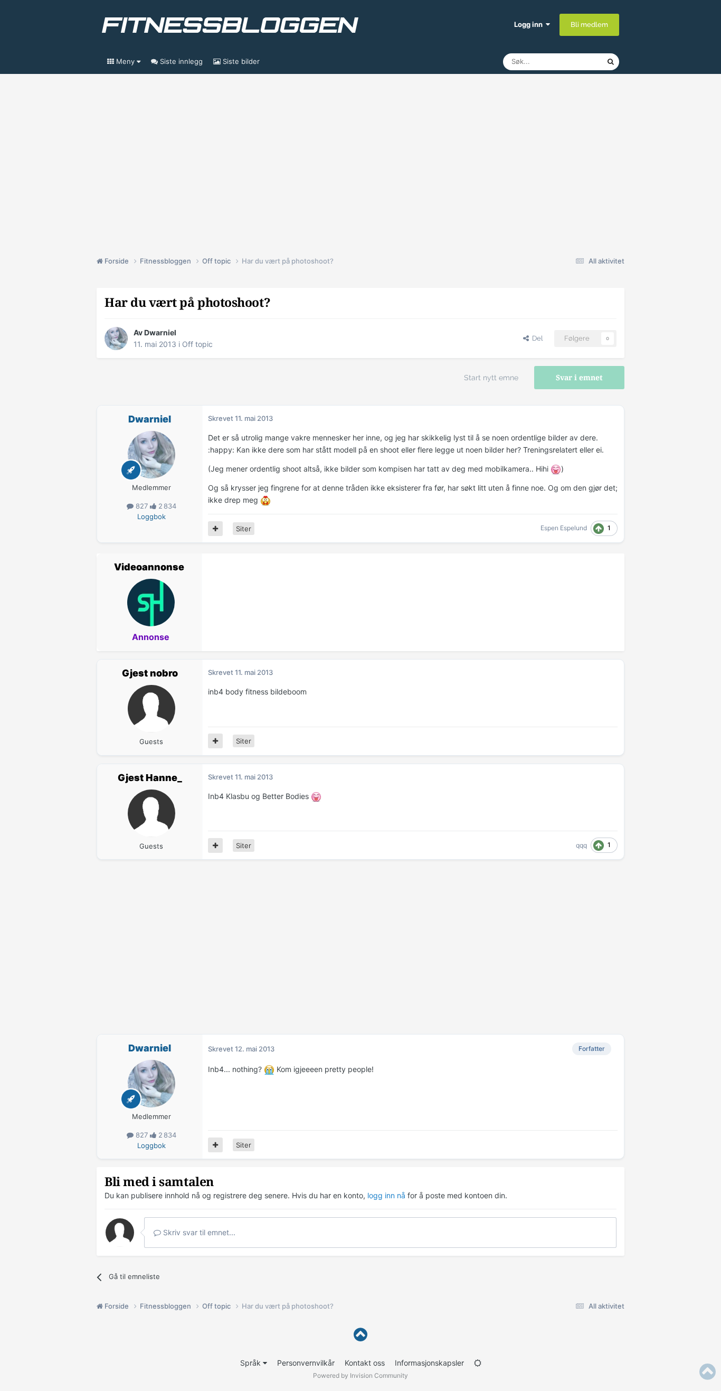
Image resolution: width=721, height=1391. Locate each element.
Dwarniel (160, 332)
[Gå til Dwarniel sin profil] (116, 338)
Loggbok (151, 516)
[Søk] (610, 61)
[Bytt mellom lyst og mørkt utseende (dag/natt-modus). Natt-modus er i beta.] (477, 1362)
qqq (581, 845)
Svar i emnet (579, 377)
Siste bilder (240, 61)
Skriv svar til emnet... (198, 1232)
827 (142, 506)
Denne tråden (572, 61)
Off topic (197, 344)
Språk (251, 1362)
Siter (243, 528)
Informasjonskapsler (429, 1362)
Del (536, 338)
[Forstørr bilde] (556, 468)
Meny (125, 61)
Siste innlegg (180, 61)
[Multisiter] (215, 528)
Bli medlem (589, 25)
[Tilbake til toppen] (360, 1335)
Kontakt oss (365, 1362)
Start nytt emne (491, 377)
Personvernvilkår (306, 1362)
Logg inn (530, 24)
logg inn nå (386, 1195)
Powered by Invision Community (360, 1375)
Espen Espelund (563, 528)
